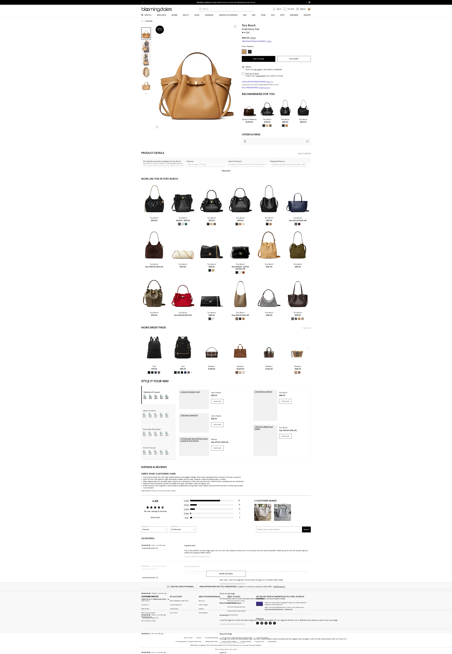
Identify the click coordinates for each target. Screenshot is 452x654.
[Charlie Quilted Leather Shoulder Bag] (212, 245)
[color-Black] (283, 125)
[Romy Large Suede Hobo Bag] (298, 245)
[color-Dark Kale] (186, 224)
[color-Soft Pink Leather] (183, 224)
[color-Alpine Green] (179, 372)
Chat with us (145, 601)
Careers (201, 609)
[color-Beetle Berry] (299, 224)
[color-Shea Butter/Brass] (240, 272)
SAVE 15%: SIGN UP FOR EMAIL (182, 587)
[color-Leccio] (270, 125)
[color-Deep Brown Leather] (292, 319)
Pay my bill (173, 613)
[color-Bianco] (213, 319)
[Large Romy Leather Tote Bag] (298, 294)
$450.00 (245, 38)
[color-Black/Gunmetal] (152, 372)
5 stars (186, 501)
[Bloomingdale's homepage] (142, 21)
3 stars (186, 509)
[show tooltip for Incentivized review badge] (156, 548)
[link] (249, 120)
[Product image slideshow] (196, 77)
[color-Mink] (159, 372)
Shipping (297, 171)
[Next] (308, 108)
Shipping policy (146, 617)
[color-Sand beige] (296, 372)
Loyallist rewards (175, 605)
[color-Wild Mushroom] (237, 319)
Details (253, 38)
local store (260, 76)
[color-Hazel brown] (237, 372)
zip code (257, 69)
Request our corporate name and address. (247, 645)
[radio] (263, 125)
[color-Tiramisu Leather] (267, 125)
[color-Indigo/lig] (155, 372)
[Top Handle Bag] (249, 108)
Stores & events (232, 615)
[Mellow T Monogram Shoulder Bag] (269, 294)
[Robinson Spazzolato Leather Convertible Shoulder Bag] (240, 245)
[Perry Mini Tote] (298, 199)
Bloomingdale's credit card (179, 601)
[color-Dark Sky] (296, 224)
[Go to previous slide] (142, 2)
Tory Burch (249, 25)
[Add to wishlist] (235, 27)
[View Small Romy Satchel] (265, 405)
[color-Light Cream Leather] (243, 224)
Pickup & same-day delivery (236, 611)
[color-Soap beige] (243, 372)
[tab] (146, 33)
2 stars (186, 513)
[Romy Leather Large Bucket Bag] (285, 108)
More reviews (226, 574)
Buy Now (294, 59)
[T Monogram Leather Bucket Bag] (269, 245)
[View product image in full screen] (157, 127)
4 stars (186, 505)
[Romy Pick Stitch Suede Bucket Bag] (183, 294)
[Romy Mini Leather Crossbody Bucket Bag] (267, 108)
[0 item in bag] (309, 9)
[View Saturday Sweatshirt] (194, 423)
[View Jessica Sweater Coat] (194, 399)
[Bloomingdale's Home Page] (156, 9)
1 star (186, 518)
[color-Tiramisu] (286, 125)
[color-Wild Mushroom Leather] (302, 319)
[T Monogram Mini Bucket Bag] (154, 294)
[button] (190, 77)
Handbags (148, 21)
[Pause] (309, 2)
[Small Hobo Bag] (240, 294)
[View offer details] (276, 141)
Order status (174, 609)
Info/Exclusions (264, 88)
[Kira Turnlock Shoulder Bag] (212, 294)
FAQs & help (145, 609)
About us (202, 601)
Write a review (155, 517)
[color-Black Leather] (264, 125)
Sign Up (270, 82)
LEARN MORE (267, 2)
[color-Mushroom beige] (240, 372)
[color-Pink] (299, 372)
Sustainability (203, 613)
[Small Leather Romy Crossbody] (183, 199)
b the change (203, 605)
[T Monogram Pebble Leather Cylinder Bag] (183, 245)
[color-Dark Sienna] (243, 272)
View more (226, 171)
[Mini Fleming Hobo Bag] (303, 108)
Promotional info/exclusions (274, 609)
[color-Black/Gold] (149, 372)
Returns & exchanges (148, 613)
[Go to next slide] (306, 2)
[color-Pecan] (213, 270)
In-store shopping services (236, 607)
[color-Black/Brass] (237, 272)
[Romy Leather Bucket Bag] (240, 199)
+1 (191, 372)
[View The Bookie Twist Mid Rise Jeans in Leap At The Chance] (194, 446)
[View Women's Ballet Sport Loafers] (265, 440)
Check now (288, 609)
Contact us (145, 605)
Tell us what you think (148, 621)
